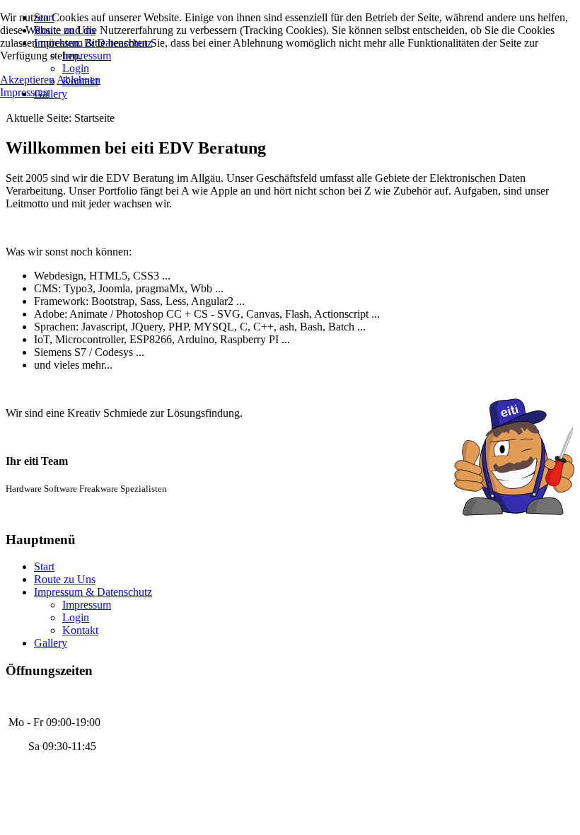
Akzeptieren (27, 80)
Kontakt (80, 630)
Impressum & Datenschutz (93, 592)
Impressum (86, 605)
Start (44, 566)
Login (75, 617)
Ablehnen (78, 80)
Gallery (50, 643)
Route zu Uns (64, 579)
